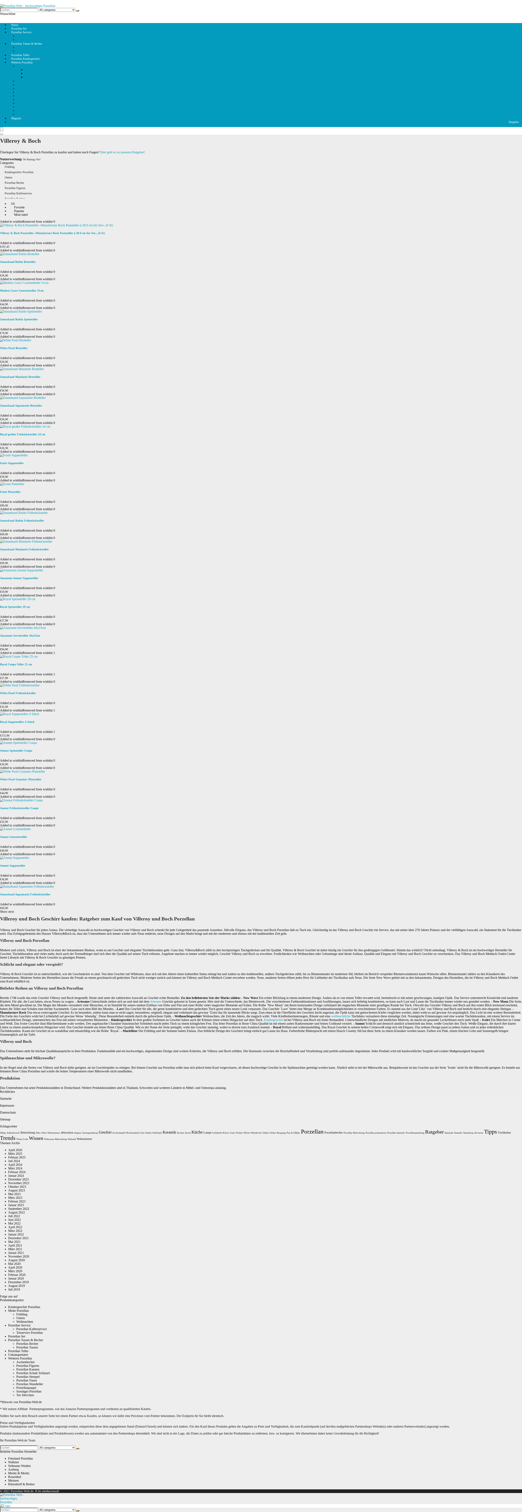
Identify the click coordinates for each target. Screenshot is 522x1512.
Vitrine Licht (22, 1139)
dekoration (67, 1132)
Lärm (232, 1133)
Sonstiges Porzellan (28, 114)
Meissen (13, 1480)
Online (266, 1133)
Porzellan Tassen (27, 47)
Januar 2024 (16, 1175)
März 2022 (15, 1230)
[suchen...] (77, 10)
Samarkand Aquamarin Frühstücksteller (25, 894)
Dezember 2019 (18, 1282)
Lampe (207, 1132)
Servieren (478, 1133)
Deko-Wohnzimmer (51, 1133)
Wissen (36, 1138)
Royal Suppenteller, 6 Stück (17, 721)
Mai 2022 (14, 1223)
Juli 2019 (14, 1289)
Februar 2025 (16, 1157)
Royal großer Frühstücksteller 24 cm (22, 434)
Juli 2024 (14, 1161)
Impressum (7, 1105)
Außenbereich (13, 1133)
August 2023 (16, 1190)
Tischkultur (504, 1132)
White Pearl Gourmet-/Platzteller (20, 779)
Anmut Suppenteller (12, 865)
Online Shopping (278, 1133)
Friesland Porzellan (20, 1458)
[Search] (1, 134)
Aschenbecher (25, 110)
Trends (7, 1138)
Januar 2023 (16, 1205)
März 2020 (15, 1271)
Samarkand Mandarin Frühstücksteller (24, 549)
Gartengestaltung (90, 1133)
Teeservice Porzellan (29, 1332)
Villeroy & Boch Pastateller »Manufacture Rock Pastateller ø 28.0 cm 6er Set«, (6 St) (52, 233)
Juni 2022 (14, 1219)
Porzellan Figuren (27, 84)
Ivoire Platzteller (10, 491)
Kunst (188, 1133)
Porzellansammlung (415, 1133)
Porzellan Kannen (27, 88)
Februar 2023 (16, 1201)
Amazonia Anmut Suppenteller (19, 578)
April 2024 (15, 1164)
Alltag (3, 1133)
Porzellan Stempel (28, 99)
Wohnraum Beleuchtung (55, 1139)
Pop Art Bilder (293, 1133)
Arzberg (13, 1469)
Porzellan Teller (18, 1351)
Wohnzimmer (84, 1138)
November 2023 (18, 1183)
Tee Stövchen (25, 81)
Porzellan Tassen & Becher (26, 43)
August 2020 (16, 1260)
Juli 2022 (14, 1216)
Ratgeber (514, 122)
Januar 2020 (16, 1278)
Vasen (20, 106)
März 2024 (15, 1168)
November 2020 (18, 1256)
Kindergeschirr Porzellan (19, 172)
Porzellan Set (16, 1336)
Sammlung (468, 1133)
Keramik (169, 1132)
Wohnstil (72, 1139)
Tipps (490, 1131)
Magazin (16, 118)
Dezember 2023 (18, 1179)
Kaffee (148, 1133)
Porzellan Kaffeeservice (31, 36)
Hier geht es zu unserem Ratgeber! (122, 152)
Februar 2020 (16, 1274)
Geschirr (105, 1132)
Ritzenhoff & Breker (21, 1484)
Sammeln (449, 1133)
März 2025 (15, 1153)
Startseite (6, 1098)
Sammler (458, 1133)
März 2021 (15, 1249)
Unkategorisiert (18, 1354)
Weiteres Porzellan (22, 62)
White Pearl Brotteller (14, 348)
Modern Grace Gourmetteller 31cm (22, 290)
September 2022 (18, 1208)
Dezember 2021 (18, 1238)
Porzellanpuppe (26, 103)
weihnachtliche (341, 1016)
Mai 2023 (14, 1194)
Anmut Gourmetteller (13, 836)
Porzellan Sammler (396, 1133)
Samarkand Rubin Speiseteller (19, 319)
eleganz (77, 1133)
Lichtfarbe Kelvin (220, 1133)
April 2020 (15, 1267)
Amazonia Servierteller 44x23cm (20, 635)
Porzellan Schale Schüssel (33, 92)
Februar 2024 (16, 1172)
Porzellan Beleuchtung (354, 1133)
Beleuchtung (28, 1132)
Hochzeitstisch (133, 1133)
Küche (197, 1132)
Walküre (13, 1462)
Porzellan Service (21, 32)
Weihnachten (32, 77)
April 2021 (15, 1245)
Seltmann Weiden (19, 1466)
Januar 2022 (16, 1234)
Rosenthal (14, 1477)
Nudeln (239, 1133)
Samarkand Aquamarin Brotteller (21, 405)
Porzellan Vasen (26, 1380)
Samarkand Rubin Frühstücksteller (22, 520)
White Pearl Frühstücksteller (18, 693)
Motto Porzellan (26, 66)
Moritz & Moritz (18, 1473)
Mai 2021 (14, 1241)
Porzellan (312, 1131)
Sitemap (5, 1119)
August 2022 (16, 1212)
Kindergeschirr (273, 1020)
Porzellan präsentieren (376, 1133)
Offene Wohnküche (252, 1133)
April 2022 (15, 1227)
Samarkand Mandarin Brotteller (20, 376)
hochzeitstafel (119, 1133)
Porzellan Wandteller (29, 95)
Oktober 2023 (17, 1186)
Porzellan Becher (14, 182)
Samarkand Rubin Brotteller (18, 261)
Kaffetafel (157, 1133)
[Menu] (1, 129)
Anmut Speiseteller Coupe (16, 750)
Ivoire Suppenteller (12, 463)
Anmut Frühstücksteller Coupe (19, 808)
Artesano (155, 1001)
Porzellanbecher (333, 1132)
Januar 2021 (16, 1252)
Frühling (29, 69)
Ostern (28, 73)
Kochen (180, 1133)
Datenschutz (8, 1112)
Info (142, 1133)
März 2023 (15, 1197)
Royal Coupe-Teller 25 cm (16, 664)
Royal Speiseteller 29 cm (15, 606)
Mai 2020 (14, 1263)
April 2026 (15, 1150)
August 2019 (16, 1285)
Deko (38, 1133)
